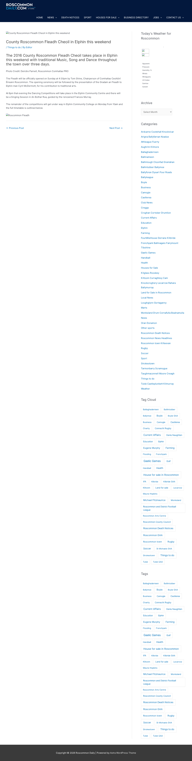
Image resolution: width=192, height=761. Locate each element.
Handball (145, 257)
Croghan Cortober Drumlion (156, 212)
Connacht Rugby (163, 428)
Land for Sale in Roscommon (156, 292)
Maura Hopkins (150, 494)
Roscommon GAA (153, 535)
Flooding (147, 454)
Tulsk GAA (158, 562)
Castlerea (146, 197)
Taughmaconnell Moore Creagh (157, 373)
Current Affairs (149, 217)
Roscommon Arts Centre (154, 516)
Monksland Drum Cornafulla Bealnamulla (162, 312)
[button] (55, 17)
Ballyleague (147, 177)
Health (144, 262)
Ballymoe (147, 416)
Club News (147, 202)
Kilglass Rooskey (150, 272)
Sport (88, 17)
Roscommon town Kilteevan (156, 343)
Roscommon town (152, 541)
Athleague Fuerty (150, 141)
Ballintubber (169, 409)
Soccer (144, 353)
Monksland (176, 500)
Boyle (144, 182)
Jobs (156, 17)
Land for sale (161, 487)
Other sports (147, 328)
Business (146, 187)
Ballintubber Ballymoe (152, 167)
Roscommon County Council (157, 522)
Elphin (144, 227)
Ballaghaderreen (150, 152)
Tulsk (145, 562)
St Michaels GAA (164, 548)
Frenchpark (161, 454)
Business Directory (136, 17)
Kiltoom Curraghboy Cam (154, 278)
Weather (145, 388)
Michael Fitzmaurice (154, 500)
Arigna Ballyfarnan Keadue (155, 136)
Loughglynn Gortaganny (153, 302)
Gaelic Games (148, 252)
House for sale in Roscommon (161, 474)
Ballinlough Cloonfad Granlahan (157, 162)
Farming (145, 233)
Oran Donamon (149, 323)
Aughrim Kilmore (150, 146)
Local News (147, 297)
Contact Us (173, 17)
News (50, 17)
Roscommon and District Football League (159, 508)
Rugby (144, 348)
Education (146, 222)
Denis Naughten (174, 435)
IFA (144, 481)
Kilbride (154, 481)
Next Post (116, 128)
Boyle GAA (173, 416)
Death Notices (70, 17)
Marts (144, 307)
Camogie (145, 192)
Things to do (14, 47)
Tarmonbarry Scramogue (154, 368)
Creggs (145, 207)
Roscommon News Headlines (156, 338)
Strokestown (147, 363)
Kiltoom (146, 488)
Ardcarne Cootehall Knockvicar (157, 131)
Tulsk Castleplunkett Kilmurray (157, 383)
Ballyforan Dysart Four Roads (156, 172)
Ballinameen (147, 157)
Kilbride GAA (169, 481)
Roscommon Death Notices (155, 333)
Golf (168, 461)
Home (39, 17)
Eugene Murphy (151, 447)
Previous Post (15, 128)
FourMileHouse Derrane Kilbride (158, 238)
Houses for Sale (106, 17)
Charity (146, 428)
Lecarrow (177, 488)
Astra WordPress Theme (123, 752)
